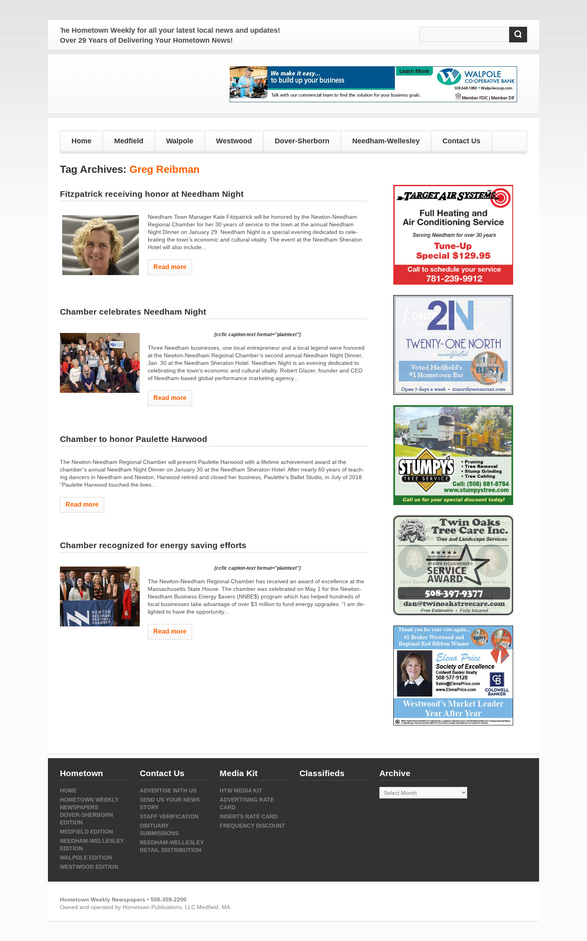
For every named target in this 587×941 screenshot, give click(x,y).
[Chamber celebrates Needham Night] (100, 363)
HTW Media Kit (241, 790)
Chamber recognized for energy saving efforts (153, 545)
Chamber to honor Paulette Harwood (133, 439)
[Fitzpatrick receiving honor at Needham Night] (100, 245)
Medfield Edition (86, 831)
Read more (169, 266)
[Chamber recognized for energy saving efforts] (100, 596)
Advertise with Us (168, 790)
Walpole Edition (86, 857)
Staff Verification (169, 816)
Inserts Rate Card (249, 816)
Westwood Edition (89, 867)
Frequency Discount (252, 825)
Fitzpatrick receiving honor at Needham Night (152, 193)
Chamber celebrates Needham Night (133, 311)
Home (81, 141)
